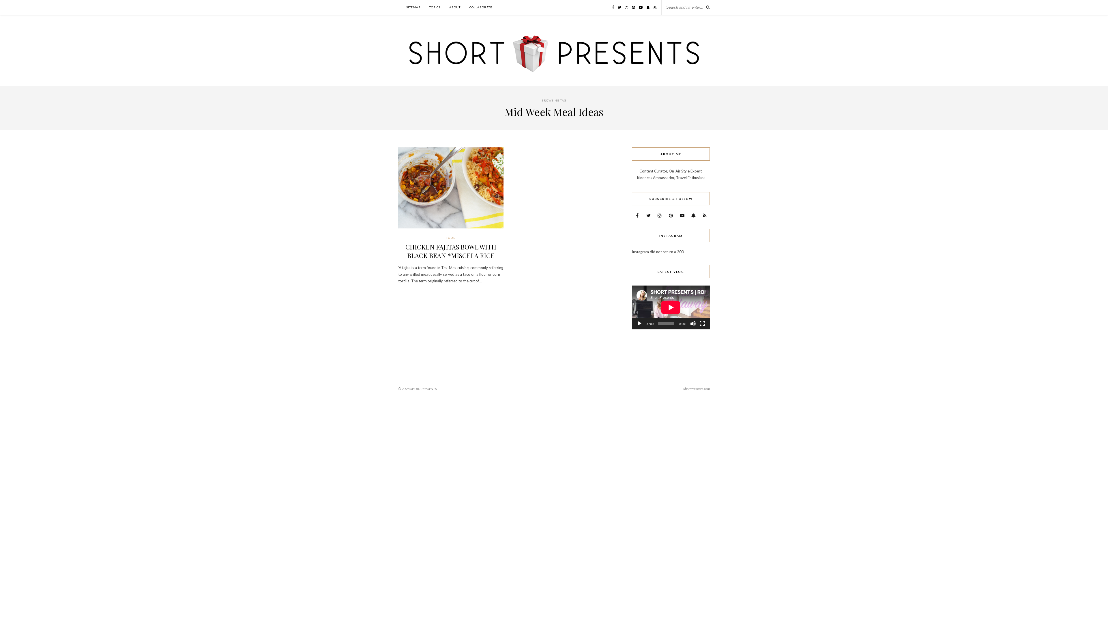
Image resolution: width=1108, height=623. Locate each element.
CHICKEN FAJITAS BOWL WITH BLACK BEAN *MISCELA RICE (450, 251)
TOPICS (434, 7)
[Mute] (693, 323)
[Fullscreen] (702, 323)
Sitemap (413, 7)
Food (451, 237)
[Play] (639, 323)
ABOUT (455, 7)
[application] (671, 307)
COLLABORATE (480, 7)
